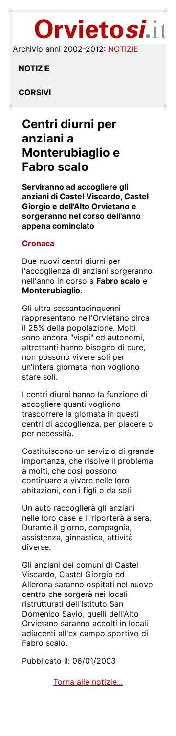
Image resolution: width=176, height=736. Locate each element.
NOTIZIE (34, 68)
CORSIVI (35, 92)
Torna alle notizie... (88, 682)
